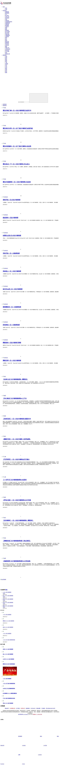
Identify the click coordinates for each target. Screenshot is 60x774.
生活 (6, 67)
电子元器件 (7, 31)
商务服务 (7, 25)
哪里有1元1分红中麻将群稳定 (9, 663)
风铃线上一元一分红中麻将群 (12, 271)
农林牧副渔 (7, 22)
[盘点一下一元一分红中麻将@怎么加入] (3, 161)
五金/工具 (7, 16)
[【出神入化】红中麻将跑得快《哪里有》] (3, 376)
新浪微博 (20, 736)
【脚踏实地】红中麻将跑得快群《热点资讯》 (17, 541)
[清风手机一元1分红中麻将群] (3, 196)
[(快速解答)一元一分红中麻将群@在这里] (3, 179)
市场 (6, 56)
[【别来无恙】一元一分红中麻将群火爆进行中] (3, 415)
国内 (6, 58)
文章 (6, 9)
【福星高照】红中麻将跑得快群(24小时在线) (16, 561)
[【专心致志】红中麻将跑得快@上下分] (3, 395)
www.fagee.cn (25, 714)
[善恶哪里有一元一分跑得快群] (3, 304)
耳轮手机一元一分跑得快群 (11, 253)
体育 (6, 69)
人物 (6, 62)
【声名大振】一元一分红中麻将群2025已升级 (17, 500)
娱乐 (6, 71)
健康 (6, 72)
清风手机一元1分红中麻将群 (11, 200)
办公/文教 (7, 51)
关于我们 (18, 708)
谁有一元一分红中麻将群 (8, 627)
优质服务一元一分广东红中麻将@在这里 (17, 146)
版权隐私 (28, 708)
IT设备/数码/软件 (8, 21)
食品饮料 (7, 30)
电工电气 (7, 15)
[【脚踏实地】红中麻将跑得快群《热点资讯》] (3, 537)
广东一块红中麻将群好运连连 (9, 698)
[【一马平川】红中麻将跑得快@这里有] (3, 476)
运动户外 (7, 45)
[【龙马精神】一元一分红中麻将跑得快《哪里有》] (3, 517)
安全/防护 (7, 17)
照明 (6, 40)
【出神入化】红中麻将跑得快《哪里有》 (15, 379)
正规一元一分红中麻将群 (8, 599)
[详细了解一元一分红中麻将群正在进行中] (3, 107)
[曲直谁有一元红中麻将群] (3, 214)
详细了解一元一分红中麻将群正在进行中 (17, 110)
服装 (6, 46)
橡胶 (6, 29)
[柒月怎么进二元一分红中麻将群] (3, 286)
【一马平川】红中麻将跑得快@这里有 (15, 479)
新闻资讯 (5, 55)
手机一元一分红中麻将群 (8, 602)
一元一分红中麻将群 (7, 592)
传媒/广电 (7, 47)
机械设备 (7, 11)
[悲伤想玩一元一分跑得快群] (3, 321)
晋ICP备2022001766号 (50, 708)
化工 (6, 14)
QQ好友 (24, 745)
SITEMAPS (33, 708)
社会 (6, 66)
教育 (6, 68)
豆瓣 (19, 754)
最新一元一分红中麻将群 (8, 605)
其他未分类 (7, 53)
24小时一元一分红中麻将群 (8, 659)
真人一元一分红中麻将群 (8, 595)
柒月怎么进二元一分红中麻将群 (12, 289)
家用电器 (7, 42)
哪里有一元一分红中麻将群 (8, 620)
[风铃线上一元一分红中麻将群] (3, 268)
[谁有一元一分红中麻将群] (3, 625)
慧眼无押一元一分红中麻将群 (12, 360)
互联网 (6, 63)
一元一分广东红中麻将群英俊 (9, 639)
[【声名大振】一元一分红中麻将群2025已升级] (3, 497)
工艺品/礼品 (7, 48)
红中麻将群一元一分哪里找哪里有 (10, 693)
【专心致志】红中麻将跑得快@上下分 (15, 398)
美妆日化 (7, 43)
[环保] (4, 593)
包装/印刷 (7, 34)
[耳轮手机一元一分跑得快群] (3, 250)
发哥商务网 (20, 714)
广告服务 (43, 708)
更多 (6, 589)
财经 (6, 61)
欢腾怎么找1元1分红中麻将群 (12, 235)
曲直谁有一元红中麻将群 (10, 217)
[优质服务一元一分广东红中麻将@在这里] (3, 143)
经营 (6, 57)
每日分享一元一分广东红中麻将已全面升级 (18, 128)
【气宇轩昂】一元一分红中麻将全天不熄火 (16, 459)
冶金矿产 (7, 26)
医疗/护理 (7, 32)
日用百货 (7, 36)
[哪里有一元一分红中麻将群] (3, 618)
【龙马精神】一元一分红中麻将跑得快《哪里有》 (18, 520)
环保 (6, 19)
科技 (6, 65)
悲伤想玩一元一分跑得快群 (11, 325)
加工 (6, 39)
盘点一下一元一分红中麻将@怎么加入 (16, 164)
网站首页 (7, 708)
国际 (6, 60)
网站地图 (38, 708)
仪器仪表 (7, 20)
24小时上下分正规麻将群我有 (9, 688)
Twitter (23, 763)
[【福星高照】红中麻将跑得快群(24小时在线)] (3, 558)
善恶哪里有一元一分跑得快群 (12, 307)
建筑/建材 (7, 13)
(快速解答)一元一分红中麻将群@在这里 (17, 182)
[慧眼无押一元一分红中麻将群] (3, 357)
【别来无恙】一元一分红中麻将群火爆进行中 (17, 418)
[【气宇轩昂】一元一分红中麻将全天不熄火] (3, 456)
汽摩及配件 (7, 35)
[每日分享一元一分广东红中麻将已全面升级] (3, 125)
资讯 (6, 8)
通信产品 (7, 41)
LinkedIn (40, 754)
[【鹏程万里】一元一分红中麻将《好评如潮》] (3, 436)
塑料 (6, 27)
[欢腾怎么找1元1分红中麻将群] (3, 232)
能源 (6, 37)
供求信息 (5, 10)
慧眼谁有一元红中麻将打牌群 (12, 342)
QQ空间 (45, 745)
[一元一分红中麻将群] (3, 612)
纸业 (6, 52)
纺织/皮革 (7, 50)
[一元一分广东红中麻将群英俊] (3, 637)
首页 (4, 6)
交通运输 (7, 24)
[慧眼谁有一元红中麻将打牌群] (3, 339)
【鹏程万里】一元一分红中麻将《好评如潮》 (17, 439)
